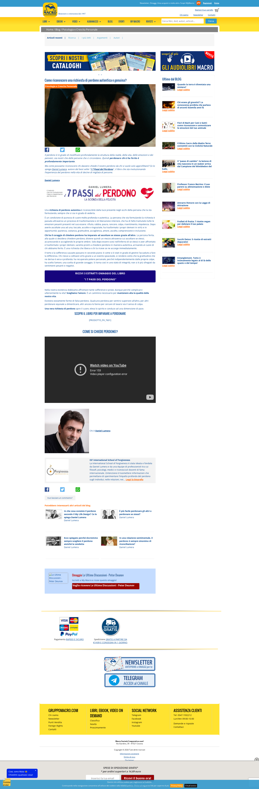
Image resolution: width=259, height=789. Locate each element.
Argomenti (102, 37)
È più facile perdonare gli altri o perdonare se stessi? (135, 513)
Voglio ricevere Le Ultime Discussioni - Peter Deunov (103, 585)
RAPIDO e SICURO (75, 639)
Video (75, 21)
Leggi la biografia (134, 479)
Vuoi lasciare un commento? (60, 498)
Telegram (136, 715)
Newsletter (198, 15)
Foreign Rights (55, 725)
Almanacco (93, 21)
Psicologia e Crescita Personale (79, 29)
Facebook (136, 718)
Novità (93, 724)
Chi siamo (184, 15)
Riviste (149, 21)
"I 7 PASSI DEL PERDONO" (100, 279)
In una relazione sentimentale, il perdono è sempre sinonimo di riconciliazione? (136, 540)
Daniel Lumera (59, 169)
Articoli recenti (54, 37)
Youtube (136, 725)
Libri (45, 21)
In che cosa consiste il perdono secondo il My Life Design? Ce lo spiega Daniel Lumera (80, 514)
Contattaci (179, 727)
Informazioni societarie (129, 753)
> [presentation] (101, 74)
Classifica (95, 720)
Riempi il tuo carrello (204, 10)
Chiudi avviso (190, 785)
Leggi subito (183, 89)
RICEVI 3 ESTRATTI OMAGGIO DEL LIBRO (100, 273)
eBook (60, 21)
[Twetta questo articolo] (68, 149)
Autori (117, 37)
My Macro (135, 21)
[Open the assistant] (6, 782)
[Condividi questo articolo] (52, 149)
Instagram (137, 722)
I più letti (86, 37)
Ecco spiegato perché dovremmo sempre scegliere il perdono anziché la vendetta (81, 540)
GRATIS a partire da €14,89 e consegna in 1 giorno (110, 641)
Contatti (211, 15)
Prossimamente (98, 727)
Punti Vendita (55, 722)
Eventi (121, 21)
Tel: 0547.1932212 (183, 715)
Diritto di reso (129, 757)
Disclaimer (129, 760)
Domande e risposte (184, 723)
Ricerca (72, 37)
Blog (110, 21)
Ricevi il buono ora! (137, 778)
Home (49, 29)
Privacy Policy (176, 785)
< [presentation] (98, 74)
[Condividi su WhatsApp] (83, 149)
